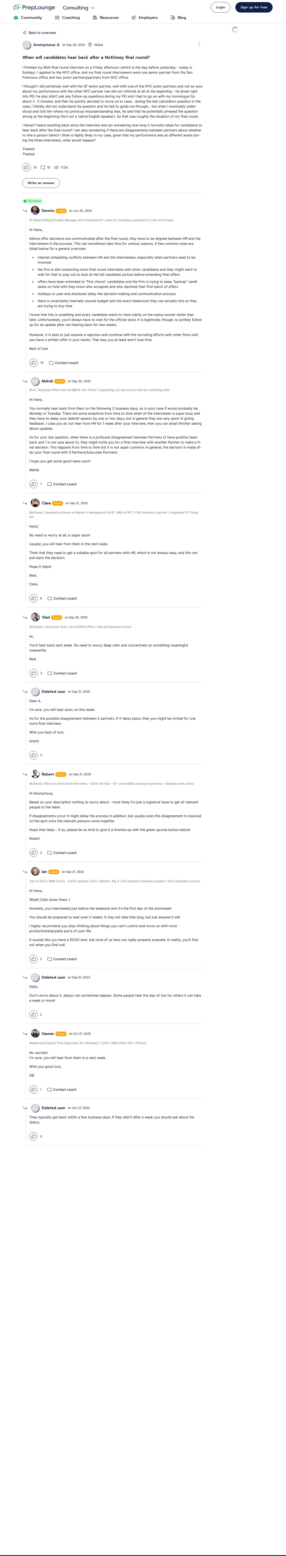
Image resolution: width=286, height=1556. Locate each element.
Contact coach (67, 363)
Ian (44, 872)
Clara (46, 503)
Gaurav (48, 1034)
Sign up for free (254, 7)
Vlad (46, 617)
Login (220, 7)
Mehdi (47, 381)
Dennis (48, 211)
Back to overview (42, 33)
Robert (48, 774)
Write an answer (41, 183)
